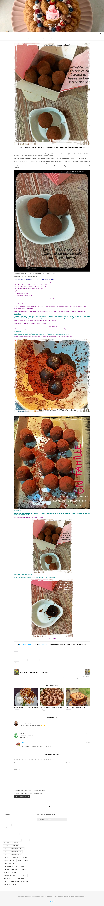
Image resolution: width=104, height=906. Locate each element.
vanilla (24, 881)
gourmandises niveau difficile (13, 848)
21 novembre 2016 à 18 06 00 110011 (27, 723)
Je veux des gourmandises (26, 644)
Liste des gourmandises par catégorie (41, 33)
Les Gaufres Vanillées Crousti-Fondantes (26, 707)
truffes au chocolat (60, 660)
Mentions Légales (43, 644)
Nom (15, 763)
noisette (7, 863)
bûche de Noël (22, 821)
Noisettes (17, 863)
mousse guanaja (9, 860)
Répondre (88, 722)
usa (6, 881)
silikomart (8, 878)
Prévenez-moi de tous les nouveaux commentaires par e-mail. (30, 790)
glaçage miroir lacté (11, 845)
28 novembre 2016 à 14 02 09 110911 (27, 735)
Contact (80, 38)
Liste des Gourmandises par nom (66, 33)
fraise (17, 839)
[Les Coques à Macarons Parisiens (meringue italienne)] (87, 672)
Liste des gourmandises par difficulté (34, 38)
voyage (16, 884)
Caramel (7, 824)
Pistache (23, 869)
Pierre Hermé (47, 660)
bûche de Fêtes (9, 821)
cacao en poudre (18, 660)
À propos (51, 38)
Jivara (41, 660)
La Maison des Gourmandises (18, 33)
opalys (14, 869)
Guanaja (7, 857)
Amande (7, 819)
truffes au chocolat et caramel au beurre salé (75, 660)
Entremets (8, 839)
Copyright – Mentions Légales (66, 38)
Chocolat (16, 827)
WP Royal (84, 896)
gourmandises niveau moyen (13, 854)
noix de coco (8, 866)
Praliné (15, 872)
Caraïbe (25, 660)
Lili (16, 666)
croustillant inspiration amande (14, 836)
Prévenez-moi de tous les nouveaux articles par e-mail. (28, 793)
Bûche (25, 819)
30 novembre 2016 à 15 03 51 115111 (29, 744)
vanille (7, 884)
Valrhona (16, 662)
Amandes (16, 819)
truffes (53, 660)
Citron (26, 827)
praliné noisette (9, 875)
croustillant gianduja (11, 833)
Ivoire (16, 857)
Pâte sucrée (22, 875)
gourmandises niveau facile (13, 851)
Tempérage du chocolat (22, 878)
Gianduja (17, 842)
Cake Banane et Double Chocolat (75, 707)
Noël (6, 869)
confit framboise (10, 830)
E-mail (42, 763)
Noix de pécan (21, 866)
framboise (8, 842)
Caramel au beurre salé (33, 660)
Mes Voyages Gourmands (85, 33)
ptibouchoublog (24, 721)
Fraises (25, 839)
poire (6, 872)
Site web (68, 763)
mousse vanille (22, 860)
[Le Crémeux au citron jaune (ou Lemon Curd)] (16, 672)
